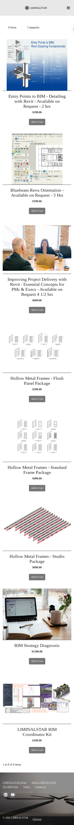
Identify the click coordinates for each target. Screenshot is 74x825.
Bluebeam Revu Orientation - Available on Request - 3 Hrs (37, 193)
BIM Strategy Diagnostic (37, 645)
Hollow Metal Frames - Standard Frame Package (37, 470)
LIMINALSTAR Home (15, 782)
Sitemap (37, 819)
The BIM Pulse (10, 787)
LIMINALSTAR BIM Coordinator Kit (37, 732)
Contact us (40, 787)
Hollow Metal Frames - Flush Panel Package (37, 381)
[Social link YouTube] (13, 794)
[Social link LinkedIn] (5, 794)
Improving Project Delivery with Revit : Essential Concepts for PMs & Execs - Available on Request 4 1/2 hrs (37, 287)
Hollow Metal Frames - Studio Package (37, 559)
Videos (26, 787)
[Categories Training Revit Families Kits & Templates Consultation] (37, 27)
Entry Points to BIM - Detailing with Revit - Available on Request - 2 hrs (37, 101)
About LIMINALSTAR (44, 782)
